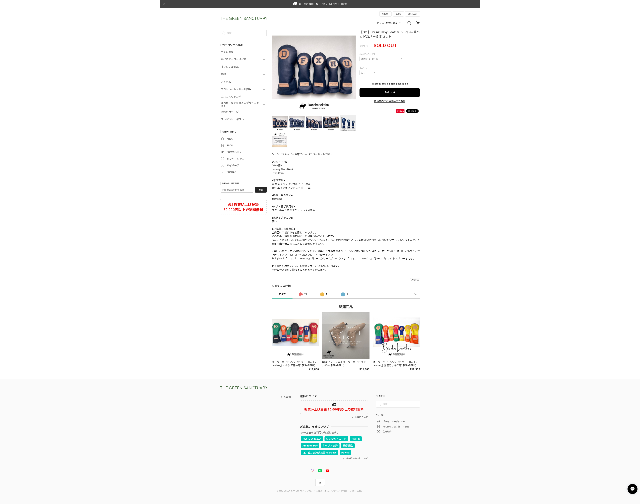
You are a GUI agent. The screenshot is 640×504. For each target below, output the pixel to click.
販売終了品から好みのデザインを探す (240, 104)
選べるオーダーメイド (233, 59)
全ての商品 (227, 52)
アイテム (226, 82)
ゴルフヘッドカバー (232, 97)
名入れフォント (368, 54)
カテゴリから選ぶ (387, 23)
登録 (260, 189)
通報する (415, 280)
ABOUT (385, 14)
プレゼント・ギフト (232, 119)
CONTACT (412, 14)
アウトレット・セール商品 (236, 89)
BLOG (398, 14)
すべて (282, 294)
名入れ (363, 67)
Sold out (390, 92)
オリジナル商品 (230, 67)
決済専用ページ (230, 112)
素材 (223, 74)
